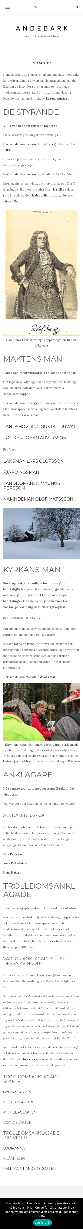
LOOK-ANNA (14, 1148)
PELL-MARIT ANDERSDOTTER (29, 1169)
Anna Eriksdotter (15, 863)
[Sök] (77, 7)
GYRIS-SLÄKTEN (17, 1092)
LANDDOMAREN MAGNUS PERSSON (31, 486)
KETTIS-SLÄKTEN (18, 1102)
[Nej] (78, 1213)
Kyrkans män (46, 677)
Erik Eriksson (13, 854)
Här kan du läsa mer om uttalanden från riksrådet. (38, 174)
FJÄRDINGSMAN (21, 472)
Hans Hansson (13, 872)
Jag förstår (42, 1222)
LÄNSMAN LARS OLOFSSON (33, 461)
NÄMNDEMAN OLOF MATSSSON (38, 499)
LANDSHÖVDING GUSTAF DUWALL (41, 426)
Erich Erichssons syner (25, 1059)
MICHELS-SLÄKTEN (19, 1112)
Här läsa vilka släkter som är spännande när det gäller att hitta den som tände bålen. (39, 195)
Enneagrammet (57, 98)
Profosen (9, 449)
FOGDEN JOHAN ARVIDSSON (34, 437)
